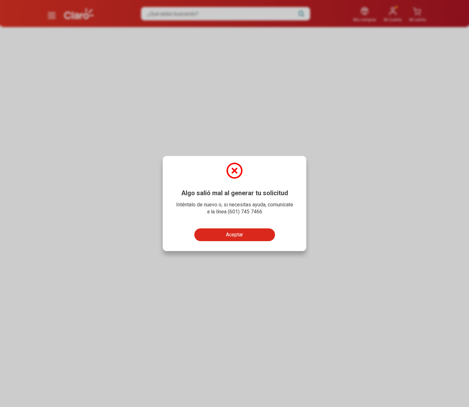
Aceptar (234, 235)
